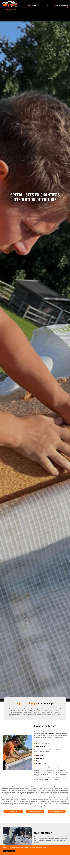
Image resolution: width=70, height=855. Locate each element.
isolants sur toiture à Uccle (27, 794)
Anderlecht (39, 807)
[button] (35, 15)
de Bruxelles (49, 734)
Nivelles (46, 779)
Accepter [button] (6, 851)
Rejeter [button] (12, 851)
